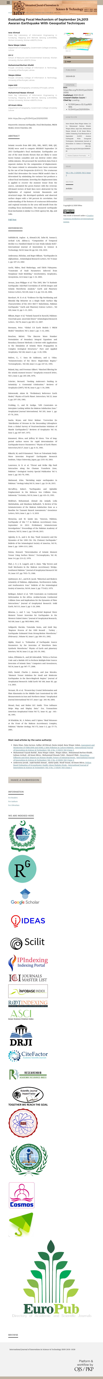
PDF (69, 62)
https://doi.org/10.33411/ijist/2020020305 (30, 118)
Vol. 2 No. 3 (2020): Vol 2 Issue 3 (39, 13)
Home (11, 13)
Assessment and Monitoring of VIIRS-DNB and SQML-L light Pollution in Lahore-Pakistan (54, 746)
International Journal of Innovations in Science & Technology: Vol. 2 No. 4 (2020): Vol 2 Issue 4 (53, 758)
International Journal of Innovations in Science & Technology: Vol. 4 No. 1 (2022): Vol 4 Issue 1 (53, 748)
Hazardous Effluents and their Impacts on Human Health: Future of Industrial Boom (51, 756)
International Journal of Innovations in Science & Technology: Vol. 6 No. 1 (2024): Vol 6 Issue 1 (50, 766)
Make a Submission (25, 780)
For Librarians (13, 805)
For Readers (13, 798)
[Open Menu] (8, 2)
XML (69, 57)
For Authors (13, 801)
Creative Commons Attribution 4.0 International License (78, 218)
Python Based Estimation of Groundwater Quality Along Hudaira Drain (52, 763)
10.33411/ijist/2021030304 (79, 109)
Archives (19, 13)
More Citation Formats (77, 156)
